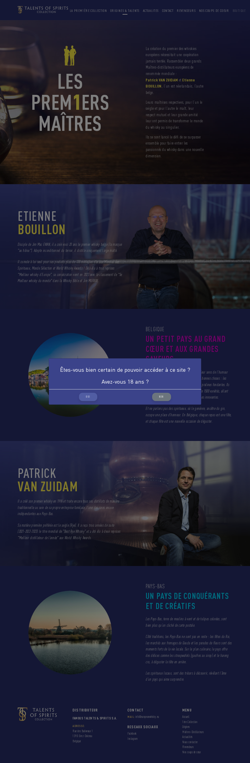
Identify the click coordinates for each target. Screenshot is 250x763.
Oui (88, 396)
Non (161, 396)
